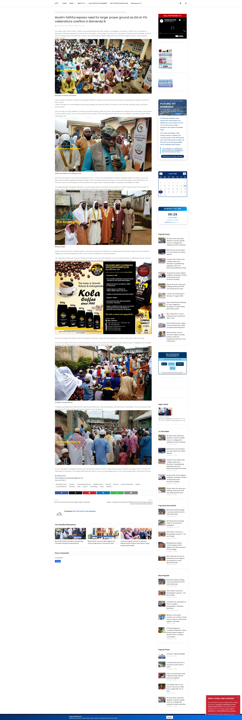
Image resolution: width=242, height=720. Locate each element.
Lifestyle (138, 484)
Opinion (85, 486)
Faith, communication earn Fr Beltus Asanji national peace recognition (176, 676)
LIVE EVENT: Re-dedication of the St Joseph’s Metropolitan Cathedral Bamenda (176, 605)
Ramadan (108, 486)
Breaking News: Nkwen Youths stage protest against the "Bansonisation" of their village (176, 546)
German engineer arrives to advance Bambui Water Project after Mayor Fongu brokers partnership (135, 543)
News (79, 486)
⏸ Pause (171, 364)
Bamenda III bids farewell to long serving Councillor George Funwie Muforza (69, 542)
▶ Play (164, 364)
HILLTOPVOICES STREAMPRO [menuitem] (98, 3)
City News (71, 484)
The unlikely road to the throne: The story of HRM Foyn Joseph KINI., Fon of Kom (175, 688)
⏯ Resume (180, 364)
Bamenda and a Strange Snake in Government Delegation (175, 523)
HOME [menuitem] (65, 3)
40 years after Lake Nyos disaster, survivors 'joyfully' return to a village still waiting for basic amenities (176, 242)
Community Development (84, 484)
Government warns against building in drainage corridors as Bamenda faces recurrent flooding (177, 276)
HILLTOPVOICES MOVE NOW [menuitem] (119, 3)
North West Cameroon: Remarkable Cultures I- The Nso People (176, 534)
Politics (102, 486)
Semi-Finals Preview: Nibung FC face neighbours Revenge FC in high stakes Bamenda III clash (176, 305)
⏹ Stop (173, 368)
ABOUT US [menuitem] (81, 3)
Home (56, 12)
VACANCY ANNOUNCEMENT (176, 654)
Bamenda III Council (64, 12)
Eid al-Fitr (115, 484)
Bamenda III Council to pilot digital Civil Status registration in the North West (101, 542)
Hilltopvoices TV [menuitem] (136, 3)
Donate (170, 717)
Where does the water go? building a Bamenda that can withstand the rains (176, 286)
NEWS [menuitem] (71, 3)
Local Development (61, 486)
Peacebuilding (93, 486)
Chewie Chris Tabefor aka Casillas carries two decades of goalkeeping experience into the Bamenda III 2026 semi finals (176, 263)
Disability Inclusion (98, 484)
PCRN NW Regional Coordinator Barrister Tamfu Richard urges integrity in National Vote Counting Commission (176, 632)
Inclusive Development (127, 484)
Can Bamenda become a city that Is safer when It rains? (176, 665)
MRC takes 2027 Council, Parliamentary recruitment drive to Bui (176, 316)
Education (108, 484)
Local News (72, 486)
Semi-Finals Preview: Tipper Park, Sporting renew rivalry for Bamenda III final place (176, 325)
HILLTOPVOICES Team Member (65, 26)
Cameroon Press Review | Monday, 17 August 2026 (176, 295)
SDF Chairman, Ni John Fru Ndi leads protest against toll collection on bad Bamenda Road (176, 559)
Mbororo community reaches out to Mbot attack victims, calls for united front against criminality (177, 618)
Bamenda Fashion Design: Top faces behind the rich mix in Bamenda (176, 512)
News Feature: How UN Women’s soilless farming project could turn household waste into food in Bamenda (176, 336)
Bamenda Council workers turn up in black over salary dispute (176, 252)
